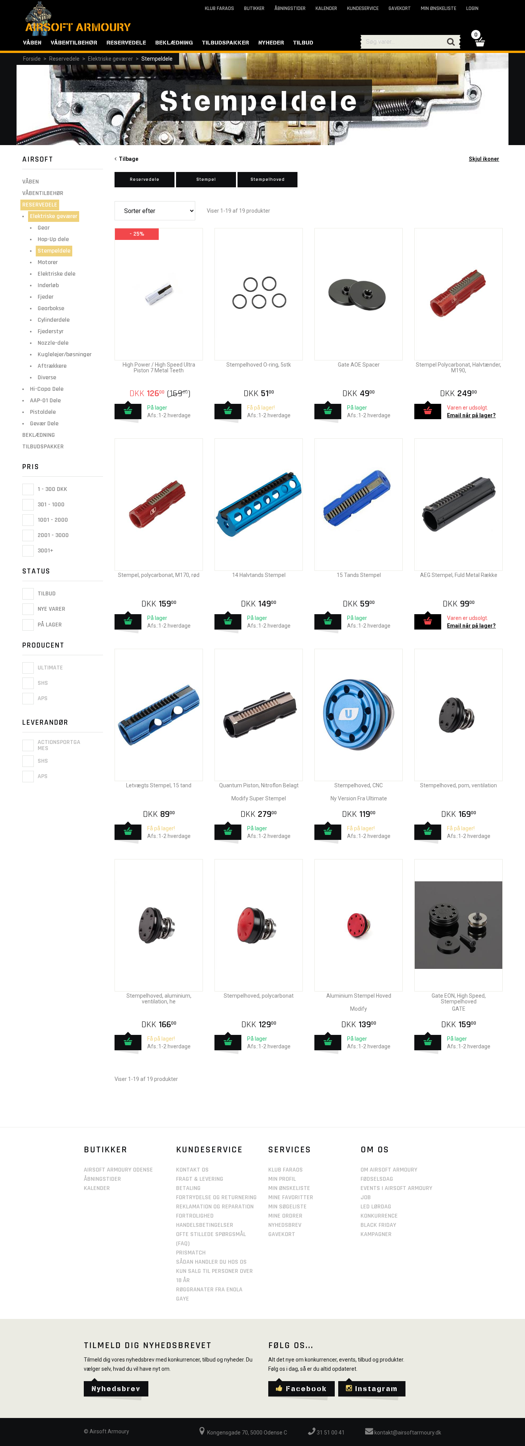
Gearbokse (51, 308)
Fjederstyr (50, 331)
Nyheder (271, 43)
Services (289, 1149)
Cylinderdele (54, 320)
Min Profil (282, 1179)
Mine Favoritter (290, 1197)
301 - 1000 (50, 505)
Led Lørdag (376, 1207)
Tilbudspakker (43, 447)
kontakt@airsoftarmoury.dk (407, 1432)
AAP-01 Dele (45, 401)
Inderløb (48, 285)
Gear (44, 228)
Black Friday (378, 1225)
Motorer (48, 262)
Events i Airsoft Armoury (396, 1188)
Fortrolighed (195, 1216)
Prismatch (191, 1253)
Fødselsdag (377, 1179)
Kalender (326, 8)
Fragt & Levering (199, 1179)
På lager (49, 625)
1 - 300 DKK (51, 489)
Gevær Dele (44, 424)
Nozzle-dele (53, 343)
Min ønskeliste (438, 8)
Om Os (375, 1149)
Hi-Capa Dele (46, 389)
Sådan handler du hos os (211, 1262)
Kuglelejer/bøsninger (64, 354)
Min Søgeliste (287, 1207)
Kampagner (376, 1234)
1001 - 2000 (52, 520)
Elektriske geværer (110, 59)
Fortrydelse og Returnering (216, 1197)
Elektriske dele (56, 274)
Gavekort (400, 8)
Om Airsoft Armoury (389, 1170)
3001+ (44, 551)
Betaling (188, 1188)
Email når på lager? (471, 415)
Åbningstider (290, 8)
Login (472, 8)
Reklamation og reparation (215, 1207)
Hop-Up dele (53, 239)
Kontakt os (192, 1170)
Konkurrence (379, 1216)
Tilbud (46, 594)
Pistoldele (43, 412)
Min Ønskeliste (289, 1188)
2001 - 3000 (52, 535)
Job (366, 1197)
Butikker (254, 8)
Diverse (47, 377)
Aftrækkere (52, 366)
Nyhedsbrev (284, 1225)
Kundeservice (363, 8)
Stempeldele (157, 59)
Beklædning (38, 435)
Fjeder (45, 297)
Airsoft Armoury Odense (118, 1170)
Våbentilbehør (42, 193)
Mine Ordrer (285, 1216)
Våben (30, 182)
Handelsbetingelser (204, 1225)
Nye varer (50, 609)
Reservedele (64, 59)
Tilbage (127, 159)
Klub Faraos (219, 8)
